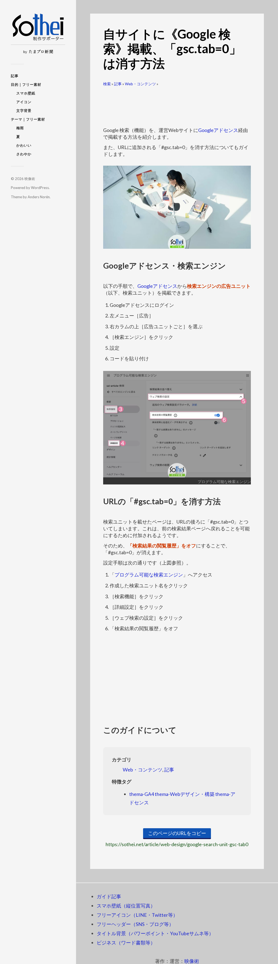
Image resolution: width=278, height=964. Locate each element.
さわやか (23, 154)
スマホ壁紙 (25, 93)
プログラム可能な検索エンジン (149, 575)
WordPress (40, 187)
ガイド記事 (109, 896)
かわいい (23, 145)
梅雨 (20, 128)
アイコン (23, 102)
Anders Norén (39, 197)
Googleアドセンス (218, 130)
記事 (14, 76)
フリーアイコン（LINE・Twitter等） (137, 915)
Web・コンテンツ (140, 83)
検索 (107, 83)
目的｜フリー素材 (26, 84)
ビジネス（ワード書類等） (126, 943)
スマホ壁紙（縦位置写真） (126, 906)
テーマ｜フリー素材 (28, 119)
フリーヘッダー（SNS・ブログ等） (135, 924)
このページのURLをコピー (177, 833)
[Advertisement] (177, 104)
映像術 (29, 179)
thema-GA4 (141, 794)
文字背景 (23, 110)
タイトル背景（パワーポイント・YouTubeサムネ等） (155, 933)
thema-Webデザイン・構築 (184, 794)
